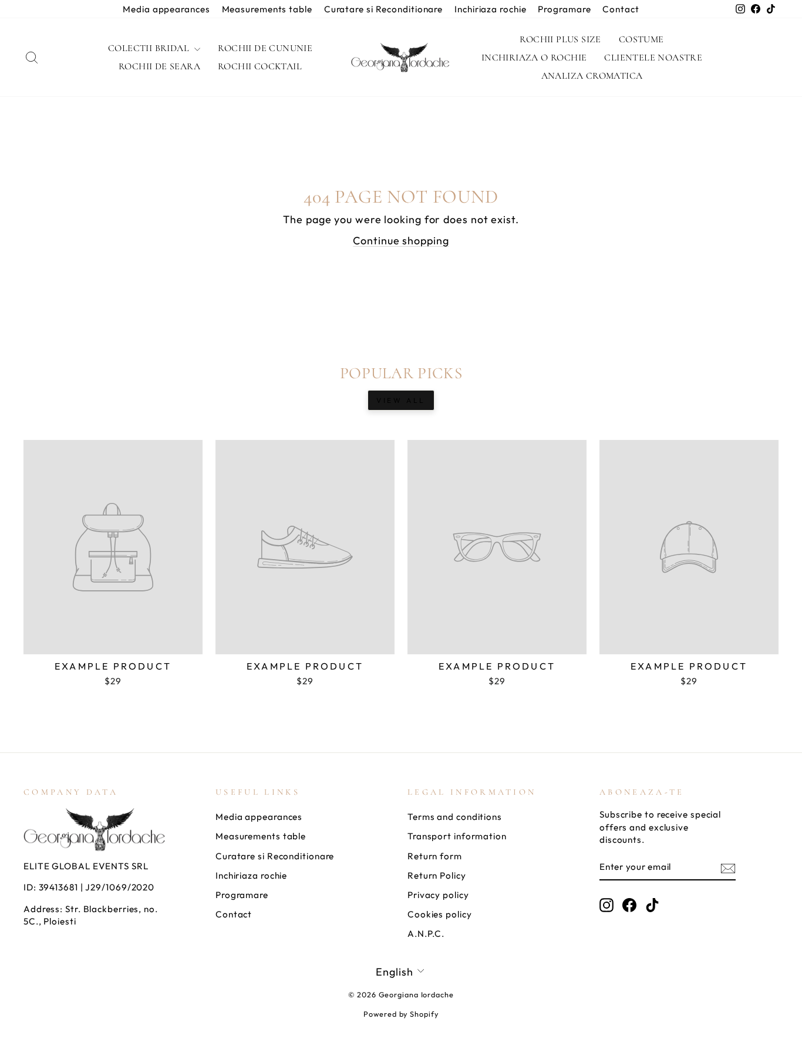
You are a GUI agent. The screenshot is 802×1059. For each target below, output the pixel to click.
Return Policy (436, 875)
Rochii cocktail (260, 66)
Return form (434, 856)
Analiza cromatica (592, 76)
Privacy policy (438, 894)
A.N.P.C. (425, 933)
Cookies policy (439, 914)
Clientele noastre (653, 57)
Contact (620, 9)
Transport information (457, 836)
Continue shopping (401, 240)
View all (401, 400)
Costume (641, 39)
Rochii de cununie (265, 48)
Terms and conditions (454, 816)
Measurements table (267, 9)
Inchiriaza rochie (490, 9)
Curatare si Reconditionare (383, 9)
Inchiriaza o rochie (534, 57)
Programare (564, 9)
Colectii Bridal (149, 48)
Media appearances (166, 9)
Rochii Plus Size (560, 39)
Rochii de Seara (159, 66)
